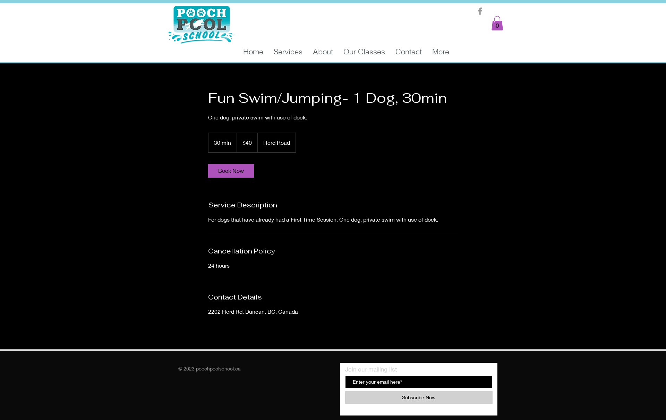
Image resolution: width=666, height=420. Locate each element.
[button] (497, 23)
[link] (231, 171)
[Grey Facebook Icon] (480, 11)
